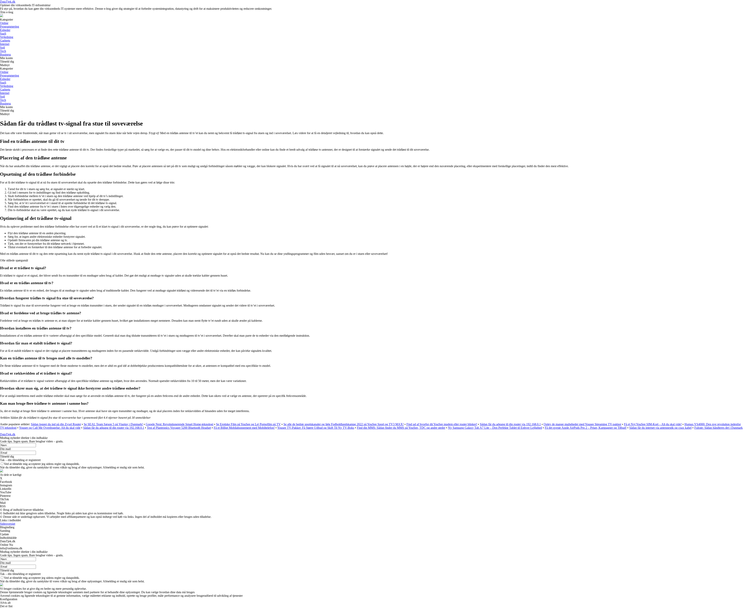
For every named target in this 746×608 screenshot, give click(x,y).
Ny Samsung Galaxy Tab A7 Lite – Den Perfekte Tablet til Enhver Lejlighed (495, 427)
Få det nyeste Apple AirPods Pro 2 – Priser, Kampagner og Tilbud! (586, 427)
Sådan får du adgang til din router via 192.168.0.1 (510, 424)
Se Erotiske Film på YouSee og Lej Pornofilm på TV (248, 424)
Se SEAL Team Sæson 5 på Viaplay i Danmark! (113, 424)
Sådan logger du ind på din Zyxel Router (56, 424)
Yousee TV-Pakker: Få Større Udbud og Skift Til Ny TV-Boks (315, 427)
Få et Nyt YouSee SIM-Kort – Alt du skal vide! (653, 424)
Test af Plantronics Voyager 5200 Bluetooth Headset (179, 427)
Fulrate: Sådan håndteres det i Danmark (718, 427)
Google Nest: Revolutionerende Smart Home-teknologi (179, 424)
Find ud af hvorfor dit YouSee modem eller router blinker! (441, 424)
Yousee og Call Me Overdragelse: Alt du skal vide (49, 427)
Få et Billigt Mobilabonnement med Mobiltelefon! (244, 427)
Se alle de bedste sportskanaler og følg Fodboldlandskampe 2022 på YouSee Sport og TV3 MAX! (343, 424)
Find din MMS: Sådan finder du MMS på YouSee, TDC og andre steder (401, 427)
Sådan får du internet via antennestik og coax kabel (660, 427)
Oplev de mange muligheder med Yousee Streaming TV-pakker (582, 424)
